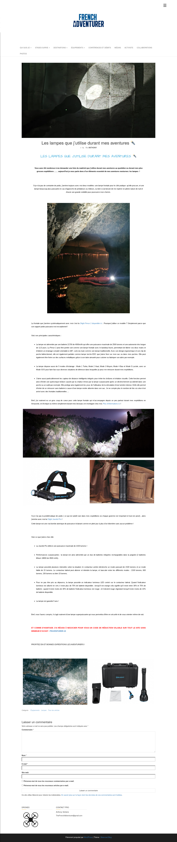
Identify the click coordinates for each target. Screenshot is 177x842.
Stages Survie (42, 47)
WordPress (88, 837)
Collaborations (144, 47)
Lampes (44, 710)
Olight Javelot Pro (54, 519)
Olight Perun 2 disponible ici (91, 323)
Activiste (129, 47)
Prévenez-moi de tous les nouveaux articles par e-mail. (46, 785)
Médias (118, 47)
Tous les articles (53, 710)
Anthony (92, 147)
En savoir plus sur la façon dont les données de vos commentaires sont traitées (91, 795)
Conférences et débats (99, 47)
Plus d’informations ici (111, 404)
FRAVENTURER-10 (58, 631)
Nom (24, 755)
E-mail (25, 764)
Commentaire (28, 729)
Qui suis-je (25, 47)
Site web (25, 772)
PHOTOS (23, 53)
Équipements (77, 47)
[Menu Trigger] (165, 5)
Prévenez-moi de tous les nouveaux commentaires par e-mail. (49, 781)
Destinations (59, 47)
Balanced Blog (106, 837)
